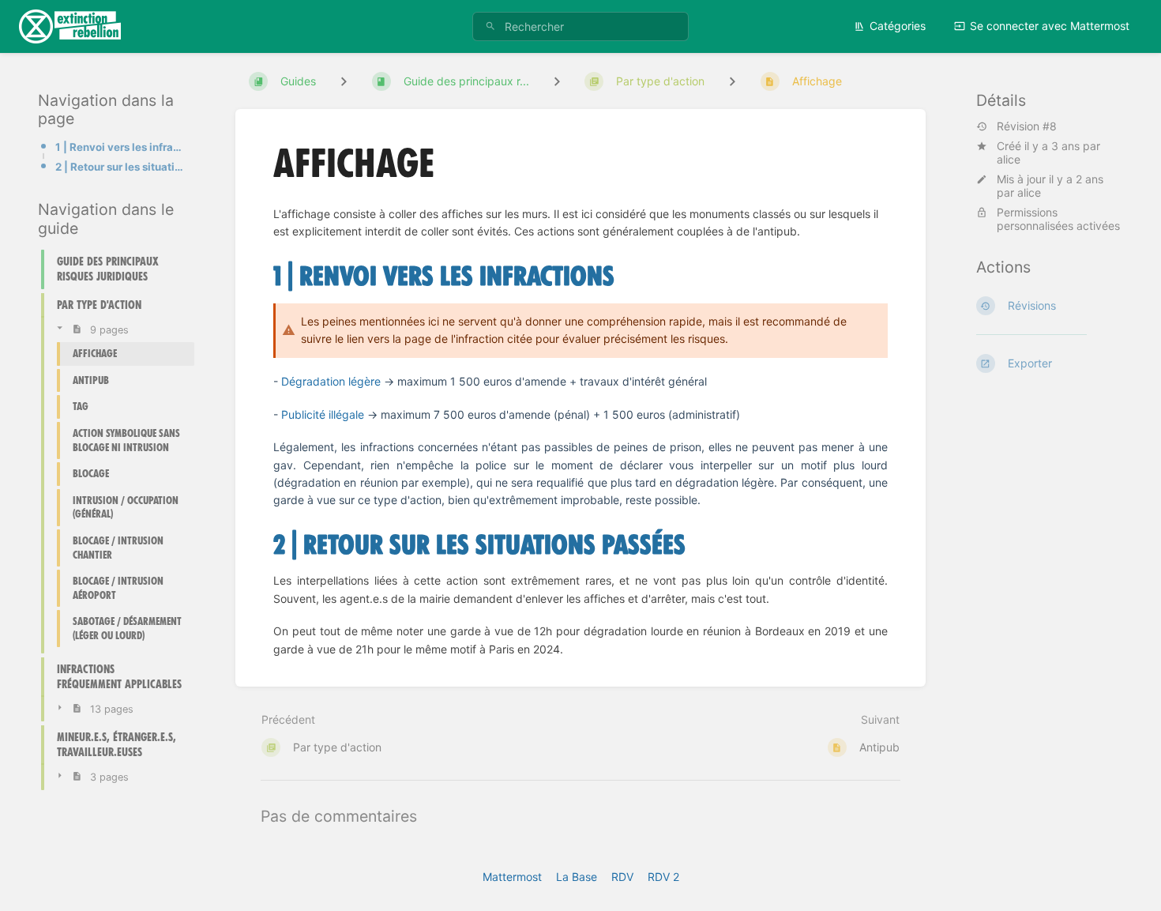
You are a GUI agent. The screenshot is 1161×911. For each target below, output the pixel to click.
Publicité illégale (322, 414)
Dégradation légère (331, 381)
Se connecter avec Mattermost (1049, 25)
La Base (576, 876)
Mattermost (512, 876)
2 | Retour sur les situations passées (120, 166)
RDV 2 (663, 876)
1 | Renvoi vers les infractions (120, 146)
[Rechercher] (490, 26)
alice (1008, 159)
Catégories (898, 25)
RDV (622, 876)
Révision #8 (1027, 126)
